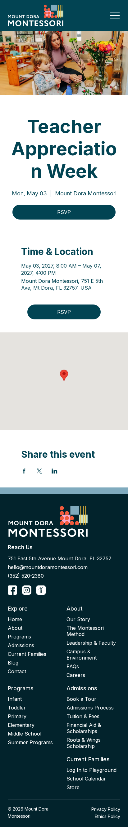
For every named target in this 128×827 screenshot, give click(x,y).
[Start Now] (12, 590)
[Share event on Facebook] (24, 471)
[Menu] (115, 15)
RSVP (64, 212)
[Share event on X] (39, 471)
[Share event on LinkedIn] (54, 471)
